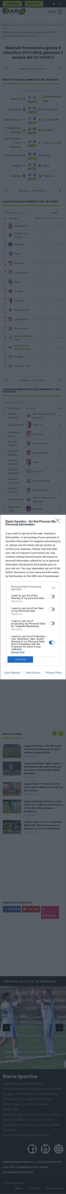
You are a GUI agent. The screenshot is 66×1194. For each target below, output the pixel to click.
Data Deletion (12, 672)
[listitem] (33, 587)
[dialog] (33, 597)
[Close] (58, 521)
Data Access (33, 672)
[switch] (52, 596)
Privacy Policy (54, 672)
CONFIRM (20, 659)
